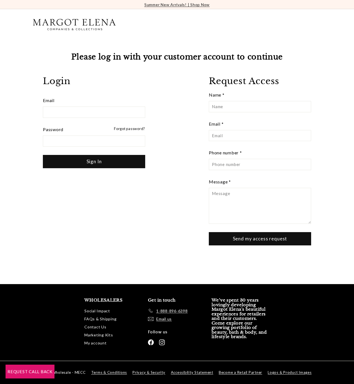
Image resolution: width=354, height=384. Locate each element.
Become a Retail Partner (240, 372)
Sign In (94, 161)
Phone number (225, 152)
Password (53, 129)
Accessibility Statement (192, 372)
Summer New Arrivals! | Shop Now (177, 4)
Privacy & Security (148, 372)
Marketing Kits (98, 335)
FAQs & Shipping (100, 318)
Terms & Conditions (109, 372)
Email (48, 100)
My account (95, 343)
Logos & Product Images (290, 372)
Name (217, 94)
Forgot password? (129, 128)
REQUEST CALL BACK (30, 371)
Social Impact (97, 310)
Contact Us (95, 327)
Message (220, 181)
